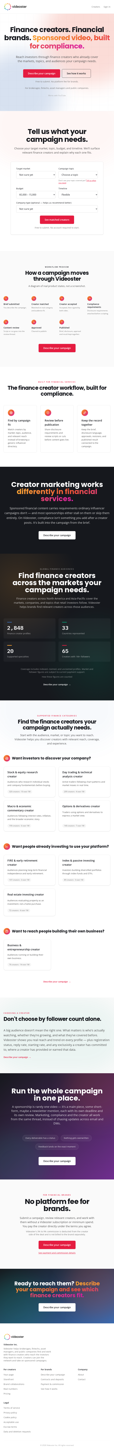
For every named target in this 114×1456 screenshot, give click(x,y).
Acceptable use (11, 1422)
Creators (96, 6)
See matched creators (57, 219)
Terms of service (12, 1407)
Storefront (9, 1379)
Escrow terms (10, 1426)
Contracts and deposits (52, 1379)
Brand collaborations (14, 1384)
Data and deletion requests (17, 1431)
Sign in (107, 6)
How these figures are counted (57, 676)
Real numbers (11, 1388)
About (81, 1374)
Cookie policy (10, 1417)
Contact (82, 1379)
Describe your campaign (41, 73)
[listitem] (30, 781)
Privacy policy (10, 1412)
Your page (9, 1374)
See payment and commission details (57, 1252)
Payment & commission (52, 1384)
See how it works (76, 73)
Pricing (7, 1393)
